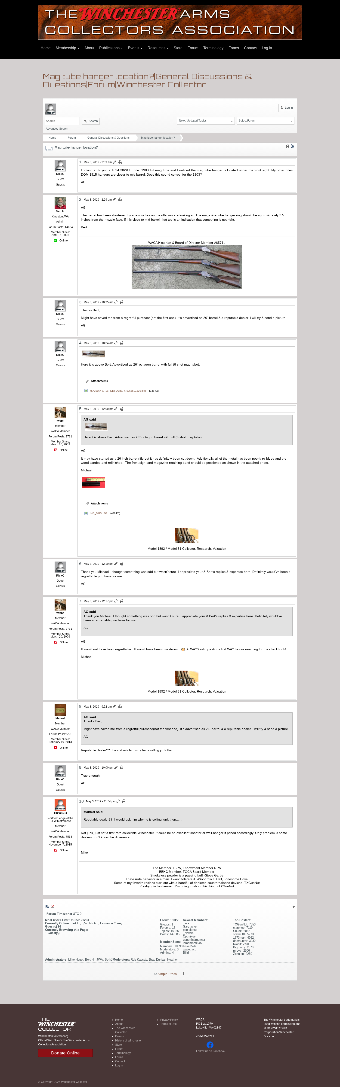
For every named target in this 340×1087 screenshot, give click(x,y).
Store (178, 48)
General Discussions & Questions (108, 137)
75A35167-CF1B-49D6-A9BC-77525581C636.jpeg (118, 390)
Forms (234, 48)
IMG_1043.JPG (98, 513)
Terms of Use (168, 1024)
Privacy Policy (169, 1019)
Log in (267, 48)
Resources (157, 48)
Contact (250, 48)
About (89, 48)
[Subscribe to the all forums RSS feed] (47, 906)
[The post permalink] (114, 162)
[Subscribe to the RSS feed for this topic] (292, 146)
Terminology (213, 48)
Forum (193, 48)
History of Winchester (128, 1040)
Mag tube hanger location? (158, 137)
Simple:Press (167, 974)
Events (134, 48)
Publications (110, 48)
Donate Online (65, 1052)
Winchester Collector (74, 1082)
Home (46, 48)
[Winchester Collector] (170, 22)
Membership (66, 48)
